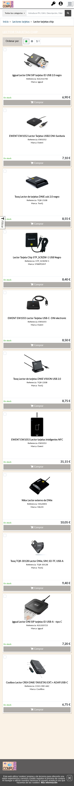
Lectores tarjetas (21, 22)
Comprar (38, 102)
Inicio (6, 22)
